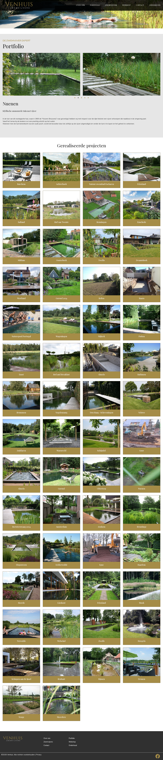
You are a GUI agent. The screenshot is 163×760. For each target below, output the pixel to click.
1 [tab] (75, 97)
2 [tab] (78, 97)
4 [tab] (85, 97)
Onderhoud (155, 5)
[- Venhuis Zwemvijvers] (20, 5)
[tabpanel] (41, 74)
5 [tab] (88, 97)
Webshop (126, 5)
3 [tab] (81, 97)
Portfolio (95, 5)
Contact (140, 5)
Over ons (80, 5)
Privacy (38, 755)
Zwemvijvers (111, 5)
